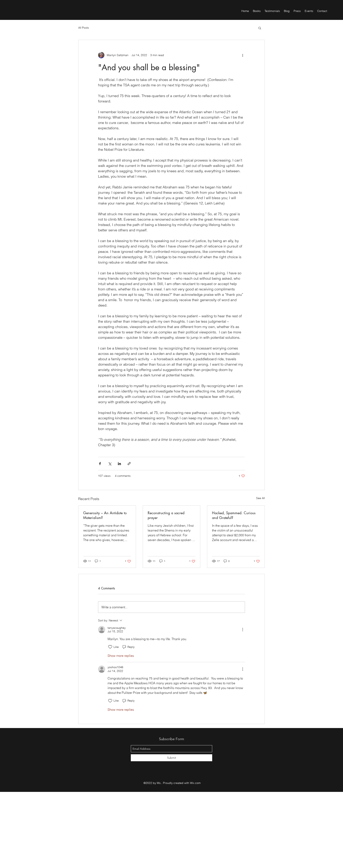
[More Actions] (242, 629)
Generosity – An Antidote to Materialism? (105, 515)
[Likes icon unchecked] (110, 646)
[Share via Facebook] (100, 463)
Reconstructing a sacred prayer (166, 515)
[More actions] (242, 55)
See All (260, 498)
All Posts (83, 27)
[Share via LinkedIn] (119, 463)
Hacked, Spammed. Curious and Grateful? (233, 515)
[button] (260, 27)
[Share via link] (129, 463)
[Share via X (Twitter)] (110, 463)
